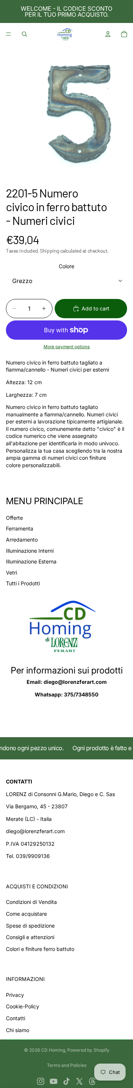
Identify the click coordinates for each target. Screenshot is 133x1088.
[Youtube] (53, 1081)
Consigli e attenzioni (30, 937)
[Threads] (92, 1081)
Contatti (15, 1018)
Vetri (11, 572)
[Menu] (8, 34)
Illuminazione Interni (30, 551)
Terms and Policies (66, 1065)
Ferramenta (19, 528)
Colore (66, 266)
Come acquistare (26, 914)
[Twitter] (79, 1081)
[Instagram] (40, 1081)
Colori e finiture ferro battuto (40, 949)
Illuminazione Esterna (31, 561)
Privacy (15, 995)
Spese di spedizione (30, 925)
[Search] (24, 34)
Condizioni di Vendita (31, 902)
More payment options (67, 346)
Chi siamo (17, 1030)
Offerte (14, 518)
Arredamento (22, 539)
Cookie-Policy (22, 1006)
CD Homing (53, 1050)
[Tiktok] (66, 1081)
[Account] (108, 34)
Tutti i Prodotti (23, 583)
